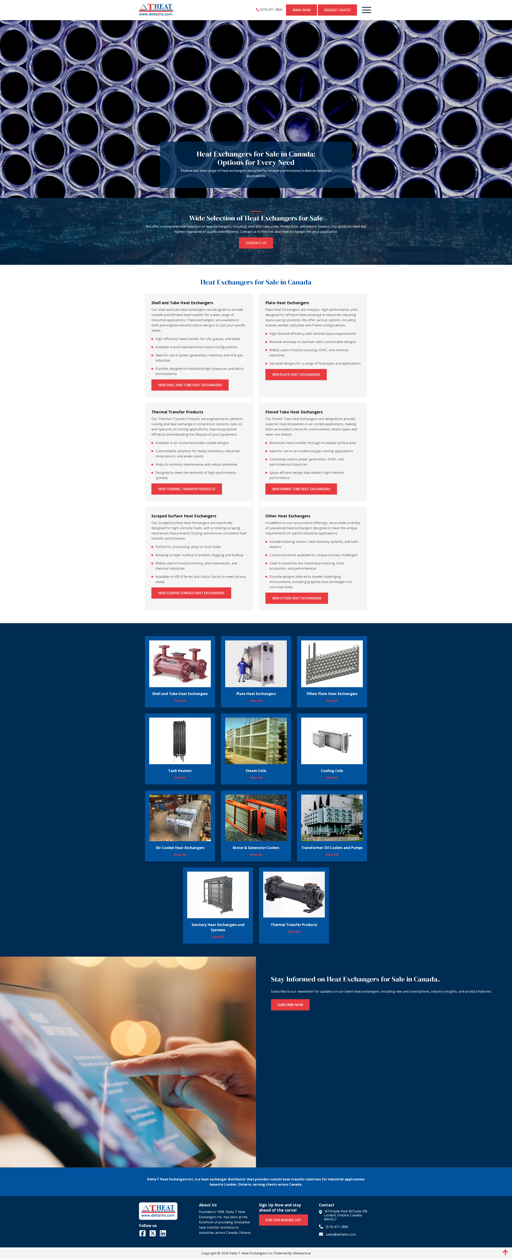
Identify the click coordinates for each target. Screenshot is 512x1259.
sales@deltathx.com (340, 1234)
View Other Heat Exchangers (296, 598)
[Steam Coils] (256, 740)
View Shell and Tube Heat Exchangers (190, 385)
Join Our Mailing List (283, 1220)
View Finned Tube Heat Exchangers (301, 489)
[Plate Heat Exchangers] (256, 663)
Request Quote (337, 10)
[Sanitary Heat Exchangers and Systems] (218, 894)
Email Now (301, 10)
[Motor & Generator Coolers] (256, 817)
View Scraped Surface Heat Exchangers (191, 593)
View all (180, 700)
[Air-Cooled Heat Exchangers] (180, 817)
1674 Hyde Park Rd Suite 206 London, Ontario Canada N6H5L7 (345, 1215)
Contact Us (256, 243)
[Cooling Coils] (332, 740)
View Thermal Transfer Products (186, 489)
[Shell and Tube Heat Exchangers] (180, 663)
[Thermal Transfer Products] (294, 894)
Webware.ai (302, 1253)
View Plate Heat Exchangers (296, 374)
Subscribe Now (290, 1005)
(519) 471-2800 (270, 9)
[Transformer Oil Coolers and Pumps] (332, 817)
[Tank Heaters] (180, 740)
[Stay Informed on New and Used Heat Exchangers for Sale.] (128, 1061)
